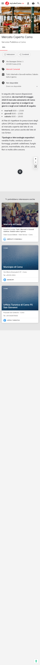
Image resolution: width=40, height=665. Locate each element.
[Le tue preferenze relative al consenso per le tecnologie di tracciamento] (36, 661)
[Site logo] (14, 3)
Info (3, 47)
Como (23, 42)
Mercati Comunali (13, 69)
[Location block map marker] (20, 171)
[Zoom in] (35, 158)
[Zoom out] (35, 162)
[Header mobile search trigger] (38, 3)
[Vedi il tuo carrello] (33, 3)
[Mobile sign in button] (28, 3)
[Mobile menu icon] (2, 3)
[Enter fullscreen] (35, 166)
